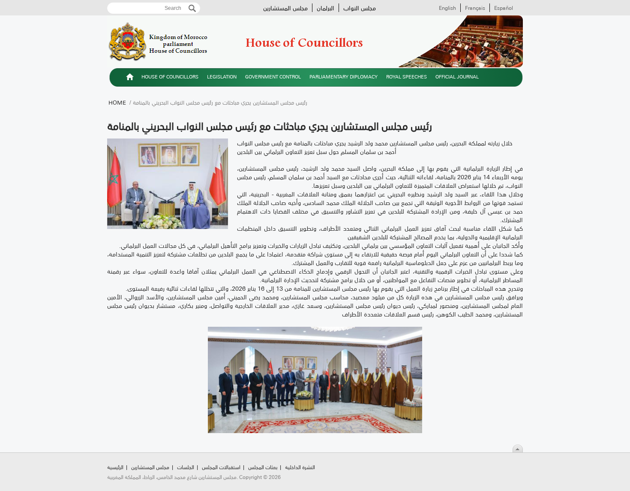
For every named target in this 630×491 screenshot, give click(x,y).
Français (475, 7)
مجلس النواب (359, 7)
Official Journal (457, 76)
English (447, 7)
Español (503, 7)
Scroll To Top (518, 448)
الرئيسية (130, 78)
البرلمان (325, 7)
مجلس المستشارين (285, 7)
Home (117, 102)
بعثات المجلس (262, 467)
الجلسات (185, 467)
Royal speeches (406, 76)
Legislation (222, 76)
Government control (273, 76)
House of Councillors (169, 76)
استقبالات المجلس (221, 467)
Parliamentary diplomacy (343, 76)
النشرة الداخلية (300, 467)
